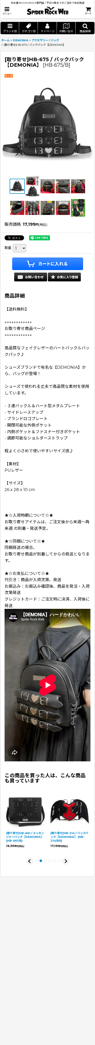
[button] (7, 11)
